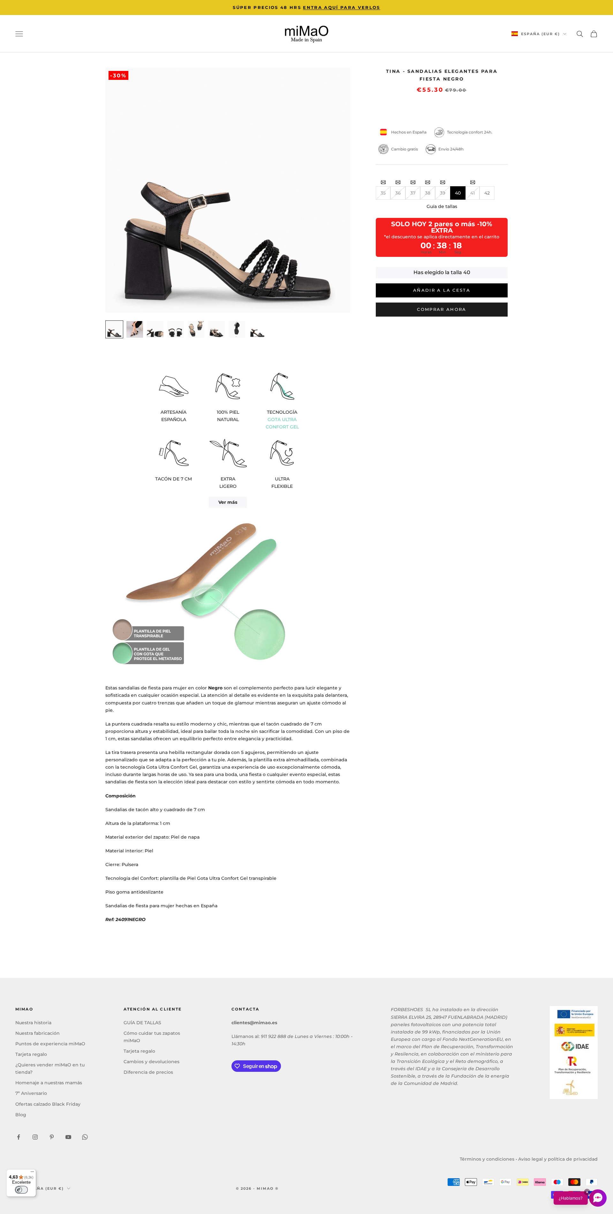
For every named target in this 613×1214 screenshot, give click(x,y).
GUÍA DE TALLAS (142, 1023)
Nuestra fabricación (37, 1033)
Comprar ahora (441, 309)
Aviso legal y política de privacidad (558, 1159)
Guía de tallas (442, 206)
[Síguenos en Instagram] (35, 1137)
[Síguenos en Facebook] (18, 1137)
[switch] (21, 1190)
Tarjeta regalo (31, 1054)
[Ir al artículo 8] (257, 329)
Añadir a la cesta (441, 290)
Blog (20, 1115)
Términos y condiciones (487, 1159)
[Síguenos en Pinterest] (52, 1137)
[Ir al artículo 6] (216, 329)
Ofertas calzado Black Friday (47, 1104)
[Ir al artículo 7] (237, 329)
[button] (580, 1198)
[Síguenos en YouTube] (68, 1137)
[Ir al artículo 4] (176, 329)
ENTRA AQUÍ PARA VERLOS (341, 7)
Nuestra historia (33, 1023)
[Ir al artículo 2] (135, 329)
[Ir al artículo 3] (155, 329)
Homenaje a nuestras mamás (48, 1083)
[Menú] (32, 1173)
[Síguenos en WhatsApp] (85, 1137)
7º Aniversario (31, 1093)
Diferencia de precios (148, 1072)
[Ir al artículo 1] (114, 329)
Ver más (227, 502)
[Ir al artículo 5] (196, 329)
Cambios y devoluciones (151, 1061)
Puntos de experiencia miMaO (50, 1044)
